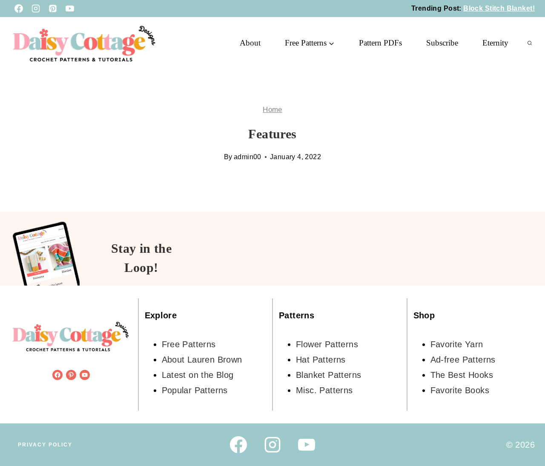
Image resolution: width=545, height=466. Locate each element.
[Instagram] (35, 8)
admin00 (247, 156)
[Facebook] (18, 8)
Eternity (495, 42)
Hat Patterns (321, 359)
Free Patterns (189, 344)
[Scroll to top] (523, 431)
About (250, 42)
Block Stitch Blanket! (499, 8)
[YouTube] (69, 8)
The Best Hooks (461, 375)
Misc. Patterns (324, 390)
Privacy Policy (45, 445)
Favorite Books (460, 390)
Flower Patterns (327, 344)
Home (272, 110)
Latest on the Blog (198, 375)
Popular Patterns (195, 390)
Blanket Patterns (328, 375)
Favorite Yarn (456, 344)
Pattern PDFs (380, 42)
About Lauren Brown (202, 359)
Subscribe (442, 42)
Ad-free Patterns (463, 359)
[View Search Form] (530, 43)
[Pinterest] (52, 8)
